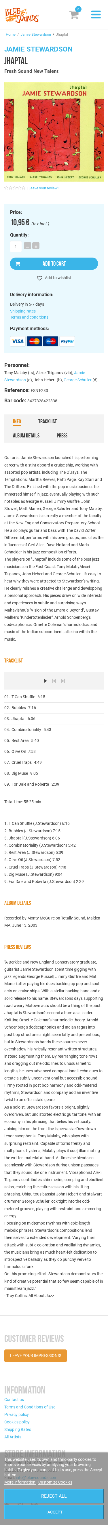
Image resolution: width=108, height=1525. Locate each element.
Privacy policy (16, 1414)
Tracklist (47, 421)
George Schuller (78, 380)
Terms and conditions (29, 317)
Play (45, 681)
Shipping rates (23, 311)
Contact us (14, 1399)
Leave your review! (43, 188)
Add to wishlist (57, 277)
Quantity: (19, 235)
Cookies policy (17, 1422)
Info (17, 421)
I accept (54, 1512)
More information (20, 1482)
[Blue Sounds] (21, 15)
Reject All (54, 1496)
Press (62, 435)
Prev (54, 681)
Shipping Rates (17, 1429)
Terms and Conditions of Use (29, 1407)
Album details (26, 435)
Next (62, 681)
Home (11, 34)
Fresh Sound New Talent (31, 71)
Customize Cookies (55, 1482)
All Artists (12, 1437)
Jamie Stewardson (35, 34)
